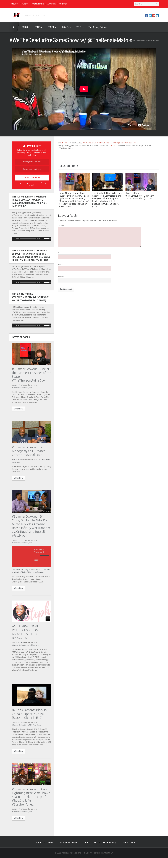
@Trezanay (39, 572)
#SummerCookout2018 (20, 388)
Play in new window (33, 570)
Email (60, 264)
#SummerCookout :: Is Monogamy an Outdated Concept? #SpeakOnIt (29, 451)
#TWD (114, 146)
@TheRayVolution (27, 572)
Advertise (52, 4)
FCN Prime (64, 143)
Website (61, 276)
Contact (63, 4)
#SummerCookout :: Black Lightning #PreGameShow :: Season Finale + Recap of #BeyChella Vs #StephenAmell (31, 796)
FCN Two (39, 27)
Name (60, 253)
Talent (25, 4)
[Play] (14, 239)
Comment (61, 225)
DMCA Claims (129, 842)
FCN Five (80, 27)
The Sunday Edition (97, 27)
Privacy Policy (109, 842)
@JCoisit (15, 572)
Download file (17, 570)
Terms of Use (89, 842)
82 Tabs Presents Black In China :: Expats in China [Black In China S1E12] (29, 713)
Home (14, 27)
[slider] (47, 238)
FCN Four (66, 27)
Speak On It (16, 462)
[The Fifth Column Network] (16, 14)
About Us (15, 4)
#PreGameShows (115, 40)
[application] (31, 239)
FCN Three (53, 27)
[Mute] (42, 239)
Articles (31, 645)
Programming (38, 4)
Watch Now (18, 409)
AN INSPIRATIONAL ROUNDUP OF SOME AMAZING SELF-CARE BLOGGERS (26, 632)
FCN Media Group (68, 842)
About (51, 842)
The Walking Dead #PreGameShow (123, 143)
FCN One (26, 27)
